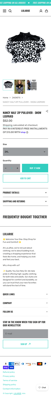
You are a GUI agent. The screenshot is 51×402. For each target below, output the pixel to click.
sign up (24, 344)
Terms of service (10, 380)
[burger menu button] (4, 11)
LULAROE (17, 393)
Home (5, 97)
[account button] (41, 11)
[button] (46, 11)
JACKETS (16, 97)
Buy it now (35, 168)
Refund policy (9, 372)
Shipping (7, 125)
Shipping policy (9, 384)
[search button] (10, 11)
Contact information (11, 389)
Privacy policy (9, 376)
